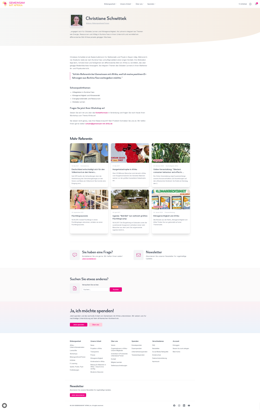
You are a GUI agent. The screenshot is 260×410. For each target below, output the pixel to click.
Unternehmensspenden (139, 352)
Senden (130, 244)
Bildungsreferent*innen (100, 23)
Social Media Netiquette (160, 352)
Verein (113, 345)
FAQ (153, 345)
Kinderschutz (156, 355)
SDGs (176, 166)
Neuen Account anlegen (181, 348)
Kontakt (113, 359)
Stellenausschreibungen (119, 365)
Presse (92, 355)
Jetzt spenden (78, 325)
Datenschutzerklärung (159, 358)
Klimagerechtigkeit (96, 358)
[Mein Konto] (250, 3)
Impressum (155, 361)
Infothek (72, 360)
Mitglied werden (116, 362)
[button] (4, 405)
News (92, 345)
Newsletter (155, 348)
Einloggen (176, 345)
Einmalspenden (137, 345)
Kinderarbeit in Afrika (97, 361)
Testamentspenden (138, 355)
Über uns (95, 325)
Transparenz (94, 352)
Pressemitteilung (170, 212)
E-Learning (73, 363)
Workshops (73, 354)
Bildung (89, 23)
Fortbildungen (74, 370)
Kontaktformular (102, 113)
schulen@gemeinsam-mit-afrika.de (98, 124)
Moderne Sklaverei (96, 372)
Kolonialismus (85, 166)
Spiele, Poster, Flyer (76, 367)
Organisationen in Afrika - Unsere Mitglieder (119, 349)
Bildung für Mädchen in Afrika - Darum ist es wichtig (98, 367)
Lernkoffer (73, 350)
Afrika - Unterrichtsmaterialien (77, 346)
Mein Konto (176, 352)
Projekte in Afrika (96, 348)
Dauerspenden (137, 348)
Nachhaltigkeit (170, 166)
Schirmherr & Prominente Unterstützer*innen (119, 355)
